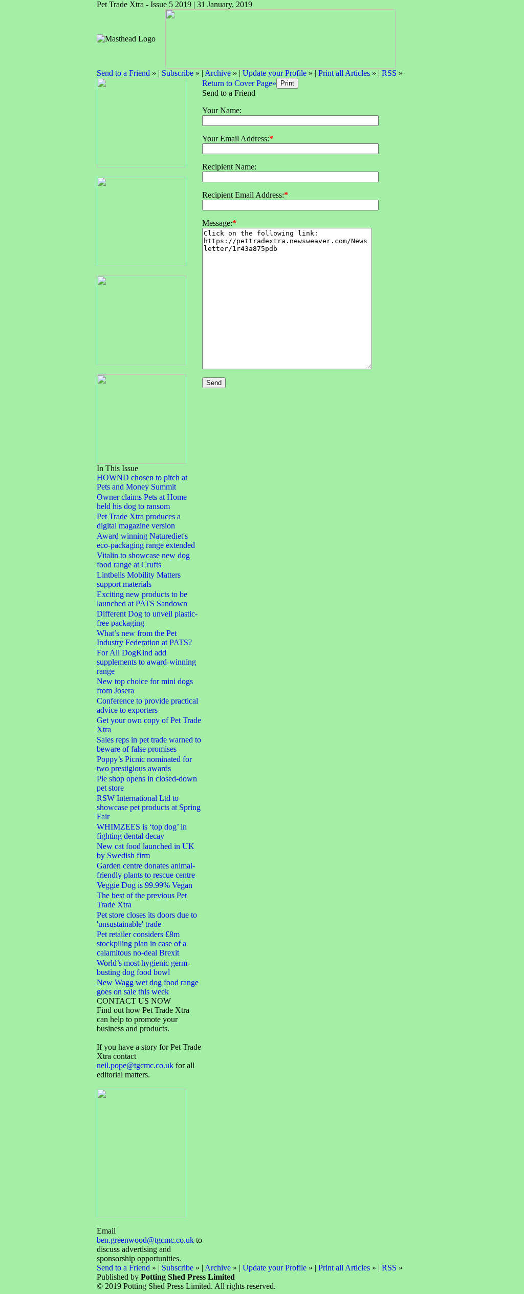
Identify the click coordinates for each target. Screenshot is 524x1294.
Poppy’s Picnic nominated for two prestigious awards (144, 764)
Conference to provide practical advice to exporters (147, 705)
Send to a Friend (123, 73)
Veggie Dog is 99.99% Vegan (144, 885)
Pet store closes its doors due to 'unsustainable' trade (147, 919)
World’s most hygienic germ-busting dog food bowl (143, 968)
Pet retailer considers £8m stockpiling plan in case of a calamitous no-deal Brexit (141, 943)
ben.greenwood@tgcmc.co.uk (145, 1240)
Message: (217, 223)
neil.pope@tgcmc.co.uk (136, 1065)
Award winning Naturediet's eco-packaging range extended (146, 540)
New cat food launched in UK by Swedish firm (145, 851)
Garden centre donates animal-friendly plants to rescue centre (146, 870)
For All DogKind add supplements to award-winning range (146, 661)
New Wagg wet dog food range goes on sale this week (148, 987)
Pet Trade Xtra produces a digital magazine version (139, 521)
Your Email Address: (235, 138)
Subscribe (177, 73)
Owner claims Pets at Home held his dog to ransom (142, 502)
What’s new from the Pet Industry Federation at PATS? (144, 638)
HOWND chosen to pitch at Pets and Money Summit (142, 482)
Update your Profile (275, 73)
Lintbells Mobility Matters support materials (139, 579)
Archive (218, 73)
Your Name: (222, 110)
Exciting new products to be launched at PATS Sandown (142, 599)
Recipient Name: (229, 166)
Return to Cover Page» (239, 83)
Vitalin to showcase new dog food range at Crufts (143, 560)
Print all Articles (344, 73)
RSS (389, 73)
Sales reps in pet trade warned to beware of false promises (149, 744)
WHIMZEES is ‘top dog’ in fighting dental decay (142, 831)
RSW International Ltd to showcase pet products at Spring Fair (149, 807)
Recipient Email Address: (243, 194)
